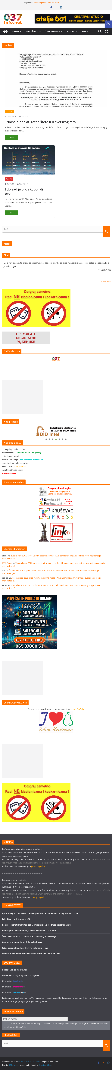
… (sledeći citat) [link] (105, 281)
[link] (108, 24)
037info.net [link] (23, 116)
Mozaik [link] (71, 31)
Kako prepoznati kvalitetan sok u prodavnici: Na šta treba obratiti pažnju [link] (36, 925)
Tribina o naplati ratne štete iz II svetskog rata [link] (40, 122)
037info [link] (15, 31)
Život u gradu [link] (52, 31)
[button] (20, 31)
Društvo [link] (9, 112)
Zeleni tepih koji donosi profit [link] (16, 919)
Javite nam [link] (6, 998)
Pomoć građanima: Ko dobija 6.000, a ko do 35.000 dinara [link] (29, 930)
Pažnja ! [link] (9, 179)
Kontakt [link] (86, 31)
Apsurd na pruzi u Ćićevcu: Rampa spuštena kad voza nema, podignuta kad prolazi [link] (40, 913)
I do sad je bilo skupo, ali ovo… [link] (24, 191)
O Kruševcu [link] (32, 31)
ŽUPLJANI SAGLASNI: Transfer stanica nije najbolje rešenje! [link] (29, 936)
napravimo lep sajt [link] (43, 998)
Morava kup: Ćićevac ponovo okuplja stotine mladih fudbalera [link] (31, 953)
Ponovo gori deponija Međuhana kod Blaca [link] (22, 942)
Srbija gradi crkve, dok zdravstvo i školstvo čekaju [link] (25, 948)
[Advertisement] (22, 397)
